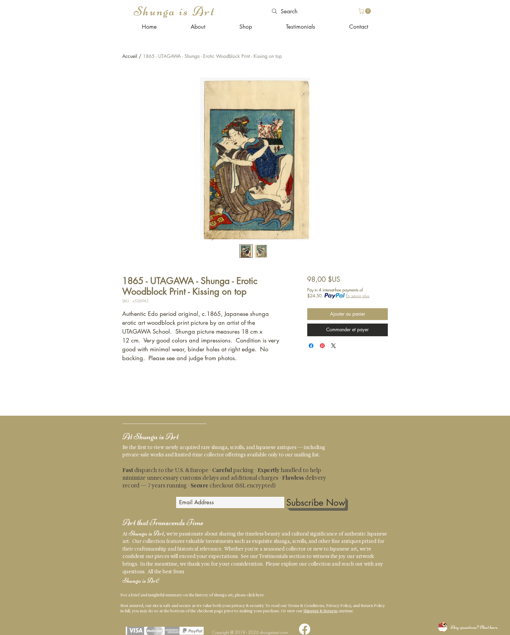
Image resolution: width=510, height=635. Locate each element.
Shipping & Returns (320, 610)
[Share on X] (333, 345)
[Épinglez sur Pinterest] (322, 345)
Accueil (129, 56)
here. (260, 595)
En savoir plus (357, 295)
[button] (365, 11)
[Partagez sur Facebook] (311, 345)
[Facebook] (304, 629)
